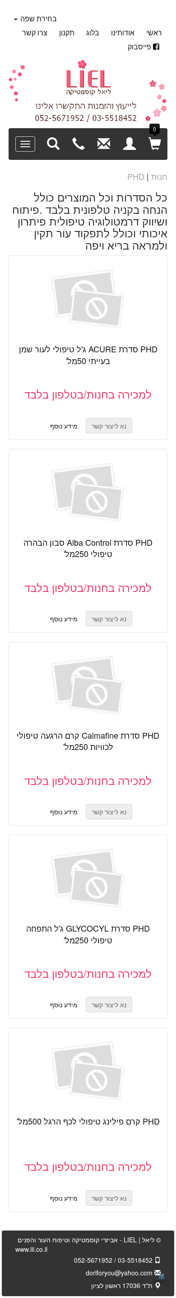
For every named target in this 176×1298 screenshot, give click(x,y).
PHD (135, 176)
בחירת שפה (38, 18)
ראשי (154, 32)
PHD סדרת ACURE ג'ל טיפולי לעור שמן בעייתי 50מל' (88, 354)
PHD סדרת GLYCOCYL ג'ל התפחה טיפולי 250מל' (88, 934)
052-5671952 (93, 1259)
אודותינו (122, 32)
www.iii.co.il (31, 1249)
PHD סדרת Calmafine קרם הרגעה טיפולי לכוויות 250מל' (88, 741)
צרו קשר (34, 32)
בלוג (92, 32)
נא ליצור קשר (78, 303)
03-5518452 (136, 1259)
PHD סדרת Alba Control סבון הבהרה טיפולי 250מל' (88, 548)
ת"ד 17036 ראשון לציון (122, 1285)
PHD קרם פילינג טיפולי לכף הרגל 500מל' (88, 1121)
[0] (155, 143)
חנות (159, 176)
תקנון (66, 32)
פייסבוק (139, 46)
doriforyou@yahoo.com (120, 1272)
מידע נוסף (64, 425)
